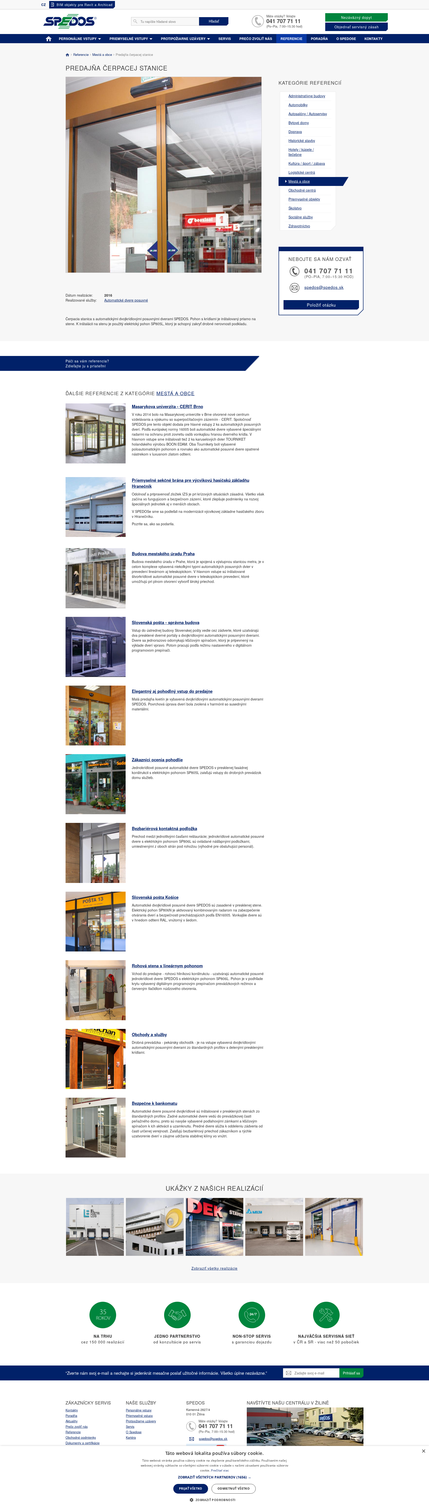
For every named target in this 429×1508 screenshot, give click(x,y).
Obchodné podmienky (81, 1437)
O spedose (346, 38)
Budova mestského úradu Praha (163, 554)
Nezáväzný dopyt (356, 17)
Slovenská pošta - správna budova (165, 622)
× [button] (423, 1451)
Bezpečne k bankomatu (154, 1103)
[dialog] (214, 1477)
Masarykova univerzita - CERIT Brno (167, 406)
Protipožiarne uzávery (184, 38)
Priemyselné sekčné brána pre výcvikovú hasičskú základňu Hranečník (190, 483)
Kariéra (131, 1437)
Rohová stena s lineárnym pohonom (167, 966)
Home (48, 37)
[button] (214, 1477)
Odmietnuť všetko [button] (233, 1488)
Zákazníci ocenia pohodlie (157, 760)
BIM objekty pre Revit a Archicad (84, 4)
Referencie (291, 38)
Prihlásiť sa (351, 1372)
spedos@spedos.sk (324, 287)
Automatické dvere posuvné (126, 300)
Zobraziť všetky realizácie (214, 1268)
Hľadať (214, 21)
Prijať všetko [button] (190, 1488)
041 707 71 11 (283, 21)
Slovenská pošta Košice (155, 897)
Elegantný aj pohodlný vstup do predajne (172, 691)
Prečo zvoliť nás (255, 38)
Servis (224, 38)
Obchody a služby (149, 1034)
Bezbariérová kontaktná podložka (164, 828)
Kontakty (373, 38)
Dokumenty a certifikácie (83, 1443)
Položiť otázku (321, 305)
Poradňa (319, 38)
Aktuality (71, 1421)
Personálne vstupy (78, 38)
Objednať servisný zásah (356, 26)
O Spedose (134, 1432)
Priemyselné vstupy (129, 38)
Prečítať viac (220, 1470)
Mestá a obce (102, 54)
